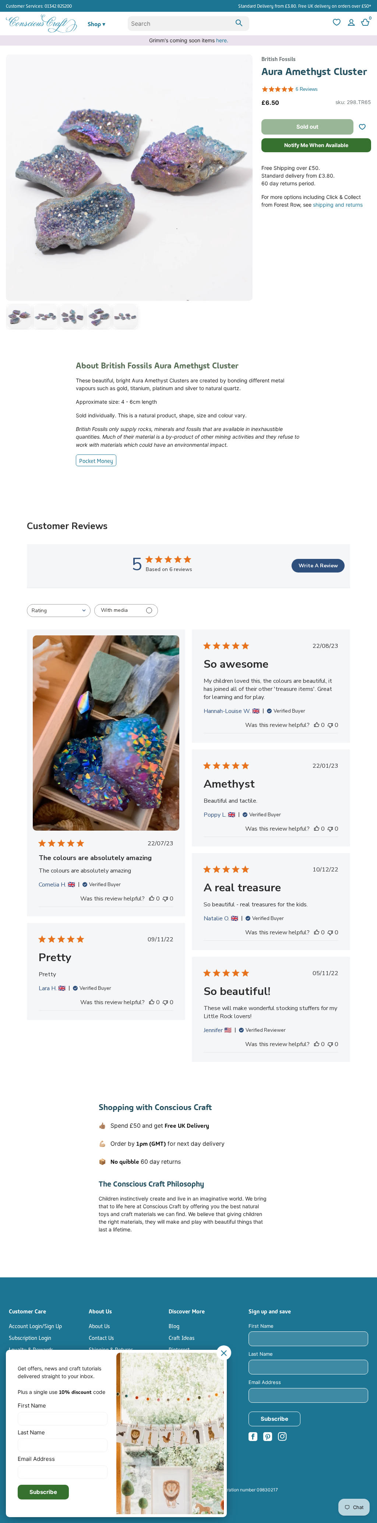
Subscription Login (30, 1337)
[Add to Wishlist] (365, 127)
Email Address (265, 1382)
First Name (261, 1326)
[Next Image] (245, 193)
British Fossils (278, 58)
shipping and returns (338, 204)
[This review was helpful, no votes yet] (151, 899)
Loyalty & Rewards (31, 1349)
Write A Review (318, 565)
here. (222, 40)
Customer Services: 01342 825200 (39, 5)
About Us (99, 1326)
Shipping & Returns (111, 1349)
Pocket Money (96, 460)
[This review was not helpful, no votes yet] (165, 899)
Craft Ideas (181, 1337)
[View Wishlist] (335, 23)
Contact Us (101, 1337)
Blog (174, 1326)
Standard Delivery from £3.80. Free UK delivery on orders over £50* (304, 5)
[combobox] (189, 23)
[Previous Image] (13, 193)
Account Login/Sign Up (35, 1326)
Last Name (261, 1354)
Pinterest (179, 1349)
